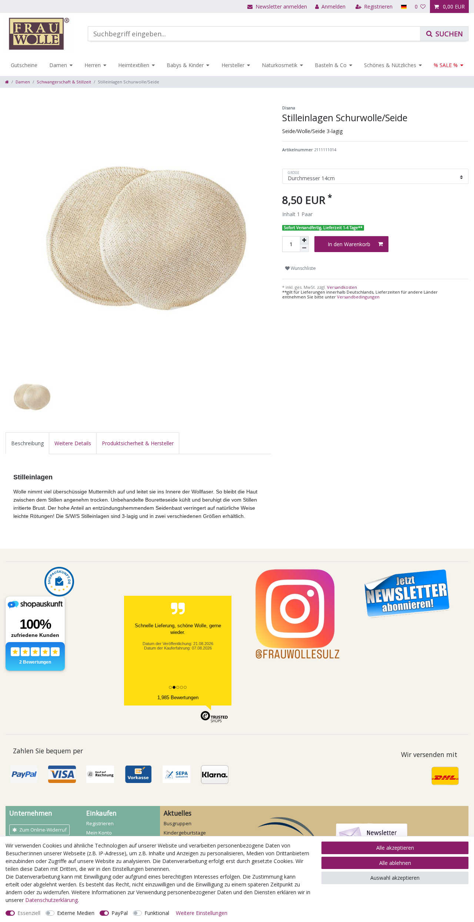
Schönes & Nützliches (390, 65)
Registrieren (100, 823)
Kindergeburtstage (185, 832)
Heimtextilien (133, 65)
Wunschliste (303, 268)
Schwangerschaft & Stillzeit (64, 82)
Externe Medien (75, 912)
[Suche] (444, 34)
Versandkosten (341, 287)
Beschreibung (27, 443)
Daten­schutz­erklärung (51, 899)
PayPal (119, 912)
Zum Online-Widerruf (43, 829)
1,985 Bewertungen (177, 697)
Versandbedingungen (358, 297)
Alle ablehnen (395, 862)
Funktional (156, 912)
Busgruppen (177, 823)
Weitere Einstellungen (201, 912)
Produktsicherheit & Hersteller (138, 443)
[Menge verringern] (304, 248)
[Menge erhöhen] (304, 240)
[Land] (403, 6)
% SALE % (446, 65)
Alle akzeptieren (395, 847)
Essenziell (28, 912)
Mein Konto (99, 832)
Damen (58, 65)
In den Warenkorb (349, 244)
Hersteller (232, 65)
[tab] (27, 443)
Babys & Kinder (185, 65)
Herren (92, 65)
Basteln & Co (331, 65)
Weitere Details (72, 443)
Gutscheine (24, 65)
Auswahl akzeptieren (395, 877)
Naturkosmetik (279, 65)
